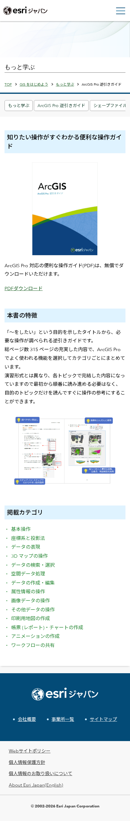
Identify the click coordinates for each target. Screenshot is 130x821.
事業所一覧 (62, 719)
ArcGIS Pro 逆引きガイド (61, 105)
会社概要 (27, 719)
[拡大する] (118, 420)
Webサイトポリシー (29, 751)
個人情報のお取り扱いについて (40, 773)
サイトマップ (103, 719)
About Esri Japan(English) (36, 785)
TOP (8, 84)
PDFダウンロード (24, 288)
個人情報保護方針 (27, 762)
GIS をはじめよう (34, 84)
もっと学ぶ (18, 105)
